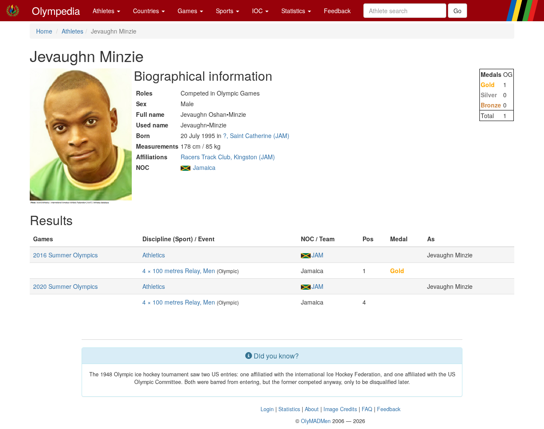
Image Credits (340, 409)
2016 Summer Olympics (65, 255)
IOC (258, 10)
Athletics (153, 255)
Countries (147, 10)
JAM (317, 255)
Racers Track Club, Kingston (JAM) (228, 156)
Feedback (337, 10)
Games (188, 10)
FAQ (367, 409)
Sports (225, 10)
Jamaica (204, 167)
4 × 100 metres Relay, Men (178, 270)
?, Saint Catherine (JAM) (256, 135)
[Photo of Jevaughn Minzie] (81, 136)
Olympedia (56, 10)
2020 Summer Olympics (65, 286)
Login (267, 409)
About (312, 409)
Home (44, 31)
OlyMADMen (316, 421)
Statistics (294, 10)
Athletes (104, 10)
